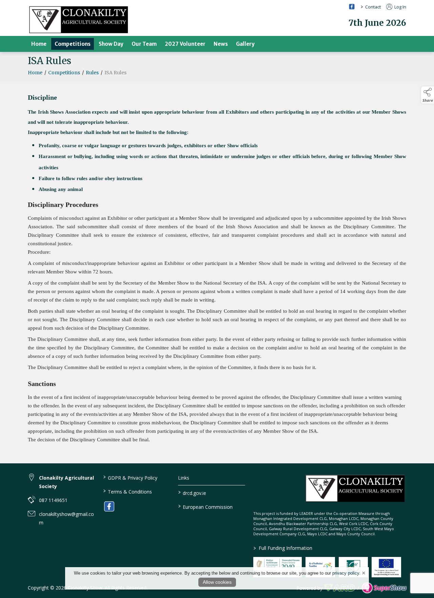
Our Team (144, 44)
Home (38, 44)
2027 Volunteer (185, 44)
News (221, 44)
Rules (92, 73)
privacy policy (345, 573)
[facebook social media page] (352, 6)
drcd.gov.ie (192, 492)
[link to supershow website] (384, 588)
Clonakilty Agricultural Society (66, 482)
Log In (399, 7)
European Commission (205, 506)
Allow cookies (217, 582)
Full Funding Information (283, 548)
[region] (217, 232)
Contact (373, 7)
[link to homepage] (79, 19)
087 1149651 (53, 500)
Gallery (245, 44)
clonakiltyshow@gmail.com (66, 518)
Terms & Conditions (127, 491)
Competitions (73, 44)
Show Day (111, 44)
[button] (427, 94)
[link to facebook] (109, 506)
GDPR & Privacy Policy (130, 477)
